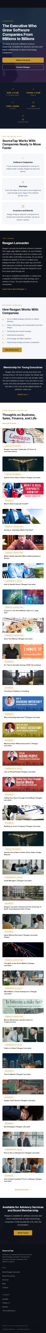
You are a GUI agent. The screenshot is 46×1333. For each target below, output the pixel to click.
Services (5, 1280)
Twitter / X (6, 1303)
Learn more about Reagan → (14, 289)
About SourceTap (8, 1276)
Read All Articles (9, 423)
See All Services (12, 350)
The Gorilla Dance (8, 1311)
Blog (4, 1284)
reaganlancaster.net (8, 1329)
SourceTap (7, 1251)
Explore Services (23, 60)
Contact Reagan (23, 67)
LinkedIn (5, 1299)
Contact (5, 1287)
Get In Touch (23, 1233)
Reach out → (23, 394)
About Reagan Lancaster (11, 1272)
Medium (5, 1307)
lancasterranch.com (23, 1329)
